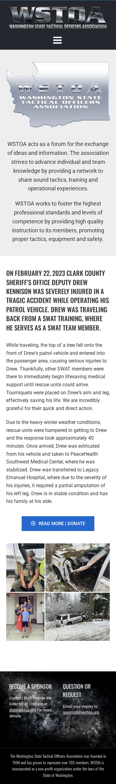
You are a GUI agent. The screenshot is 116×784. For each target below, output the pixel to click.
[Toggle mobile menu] (58, 40)
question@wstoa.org (81, 712)
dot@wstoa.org (22, 710)
